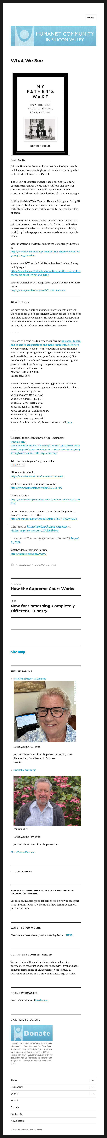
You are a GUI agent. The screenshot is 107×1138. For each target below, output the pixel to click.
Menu (90, 17)
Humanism (17, 1087)
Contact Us (17, 1114)
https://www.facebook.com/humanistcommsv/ (37, 476)
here (69, 422)
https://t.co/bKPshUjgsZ (41, 526)
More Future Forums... (23, 852)
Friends (15, 1100)
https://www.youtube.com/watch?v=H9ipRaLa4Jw (38, 290)
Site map (18, 652)
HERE (69, 935)
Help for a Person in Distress (30, 678)
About (14, 1080)
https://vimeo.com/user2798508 (28, 553)
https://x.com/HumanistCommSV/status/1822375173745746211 (44, 518)
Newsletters (17, 1121)
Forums (37, 565)
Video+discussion (49, 565)
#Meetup (61, 526)
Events (14, 1093)
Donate (15, 1107)
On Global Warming (25, 770)
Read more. (41, 1000)
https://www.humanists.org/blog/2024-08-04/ (36, 487)
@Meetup (17, 530)
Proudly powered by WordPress (27, 1130)
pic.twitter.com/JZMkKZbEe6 (40, 530)
